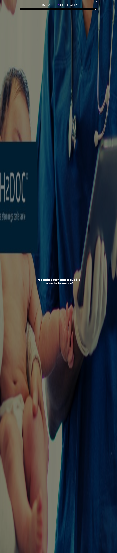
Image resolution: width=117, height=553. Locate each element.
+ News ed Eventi (66, 9)
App (42, 9)
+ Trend (35, 9)
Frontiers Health (79, 9)
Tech (48, 9)
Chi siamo (22, 1)
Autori (26, 1)
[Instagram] (96, 1)
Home (21, 12)
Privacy (34, 1)
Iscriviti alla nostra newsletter (42, 1)
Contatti (30, 1)
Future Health (26, 9)
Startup (55, 9)
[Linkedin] (94, 1)
